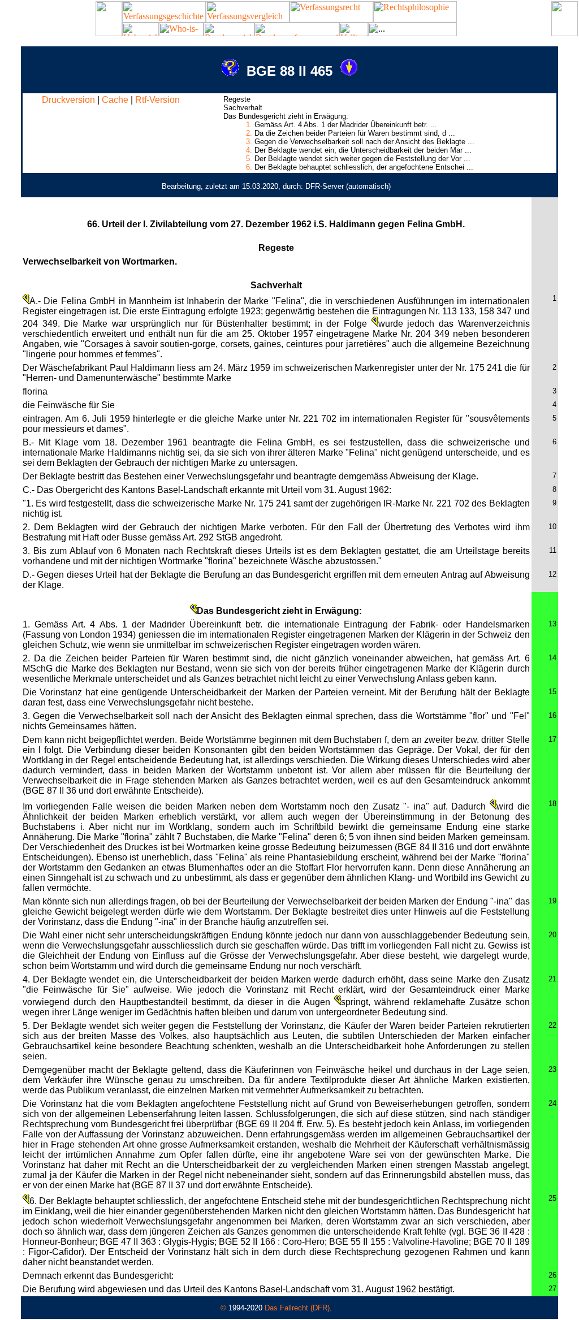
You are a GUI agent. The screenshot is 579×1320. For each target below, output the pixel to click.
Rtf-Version (157, 100)
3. (249, 141)
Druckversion (68, 100)
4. (249, 150)
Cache (115, 100)
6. (249, 167)
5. (249, 158)
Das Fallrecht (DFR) (297, 1308)
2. (249, 133)
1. (249, 124)
